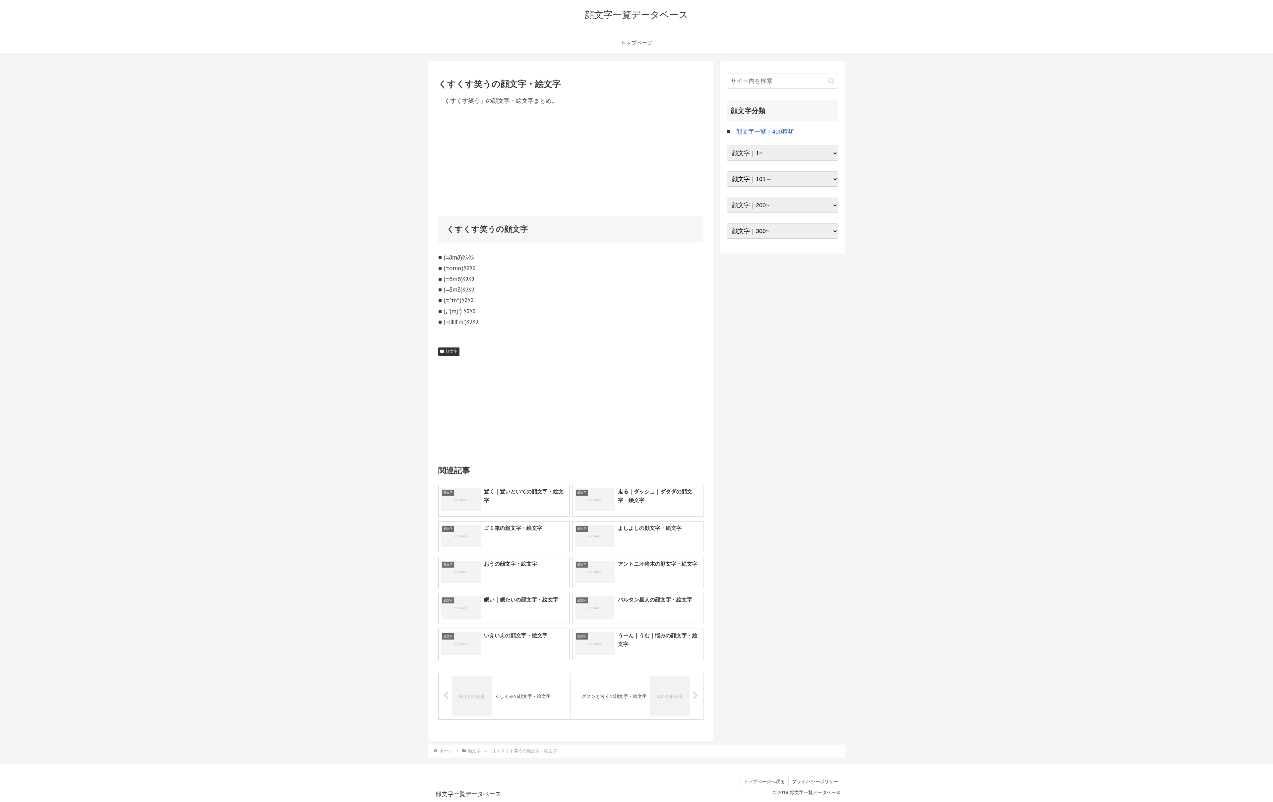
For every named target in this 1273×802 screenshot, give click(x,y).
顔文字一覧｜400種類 (765, 131)
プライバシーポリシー (815, 781)
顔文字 (451, 351)
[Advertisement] (570, 160)
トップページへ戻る (764, 781)
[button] (831, 81)
